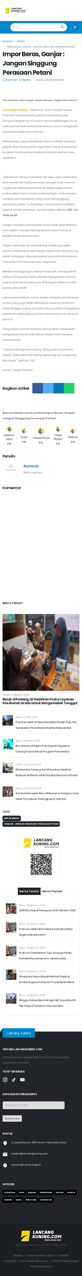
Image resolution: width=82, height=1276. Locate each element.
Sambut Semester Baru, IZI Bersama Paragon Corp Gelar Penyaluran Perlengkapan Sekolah (47, 796)
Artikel (21, 41)
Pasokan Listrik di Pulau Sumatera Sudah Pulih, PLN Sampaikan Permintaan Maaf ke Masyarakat (46, 725)
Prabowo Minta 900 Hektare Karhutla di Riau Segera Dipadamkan (46, 932)
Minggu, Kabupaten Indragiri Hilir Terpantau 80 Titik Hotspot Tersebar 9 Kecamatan (47, 1003)
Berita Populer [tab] (52, 891)
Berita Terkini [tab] (29, 891)
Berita (27, 80)
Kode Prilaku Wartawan (34, 1261)
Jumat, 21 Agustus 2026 (16, 694)
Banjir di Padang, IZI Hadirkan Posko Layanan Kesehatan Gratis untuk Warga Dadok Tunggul (40, 701)
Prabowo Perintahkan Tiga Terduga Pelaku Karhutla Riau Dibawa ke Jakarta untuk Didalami (45, 956)
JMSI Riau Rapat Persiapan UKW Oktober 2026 (47, 910)
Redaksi (18, 1255)
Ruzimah (11, 80)
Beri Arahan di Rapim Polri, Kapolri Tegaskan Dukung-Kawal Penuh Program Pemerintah (43, 749)
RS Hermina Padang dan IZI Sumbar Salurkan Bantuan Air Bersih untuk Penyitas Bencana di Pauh (46, 772)
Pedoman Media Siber (40, 1255)
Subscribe (12, 1118)
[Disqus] (41, 546)
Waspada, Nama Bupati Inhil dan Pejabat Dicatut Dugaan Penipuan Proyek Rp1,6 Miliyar (46, 979)
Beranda (8, 41)
